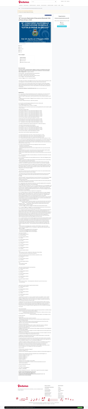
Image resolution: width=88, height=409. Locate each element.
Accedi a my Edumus (61, 395)
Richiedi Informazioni (62, 26)
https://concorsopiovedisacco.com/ (42, 88)
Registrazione (60, 394)
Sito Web (62, 23)
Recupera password (61, 396)
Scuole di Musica (43, 5)
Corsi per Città (47, 388)
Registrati (62, 1)
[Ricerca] (55, 1)
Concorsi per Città (47, 391)
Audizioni (38, 5)
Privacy (59, 387)
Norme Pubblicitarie (61, 390)
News (59, 5)
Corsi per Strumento (47, 389)
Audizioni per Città (47, 394)
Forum (62, 5)
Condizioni (59, 388)
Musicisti (55, 5)
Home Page (21, 5)
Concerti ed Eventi (50, 5)
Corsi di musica (26, 5)
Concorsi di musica (32, 5)
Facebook (62, 22)
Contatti (59, 391)
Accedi (65, 1)
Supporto (68, 1)
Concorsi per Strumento (48, 392)
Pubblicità (59, 389)
